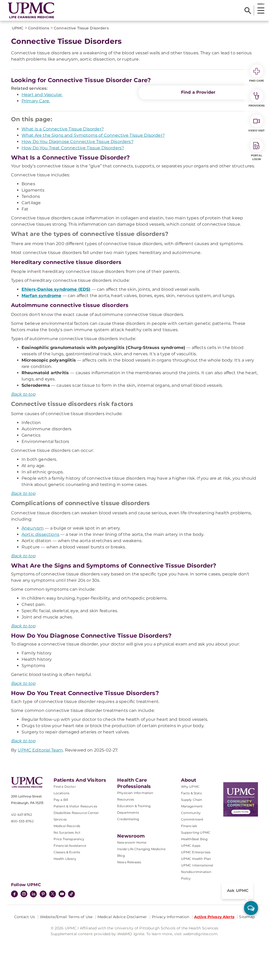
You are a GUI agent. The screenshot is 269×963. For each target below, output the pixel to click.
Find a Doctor (65, 787)
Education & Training (134, 806)
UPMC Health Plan (196, 859)
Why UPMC (190, 787)
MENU (260, 4)
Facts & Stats (191, 793)
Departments (128, 812)
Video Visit (256, 130)
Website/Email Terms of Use (66, 916)
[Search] (248, 10)
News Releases (129, 862)
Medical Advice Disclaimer (122, 916)
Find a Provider (198, 92)
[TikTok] (71, 894)
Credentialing (128, 819)
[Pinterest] (43, 894)
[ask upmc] (251, 908)
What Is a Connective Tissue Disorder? (63, 128)
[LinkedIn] (33, 894)
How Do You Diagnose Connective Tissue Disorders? (77, 141)
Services (60, 819)
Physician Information (135, 793)
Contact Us (24, 916)
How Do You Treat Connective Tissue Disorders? (73, 147)
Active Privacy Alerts (214, 916)
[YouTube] (62, 894)
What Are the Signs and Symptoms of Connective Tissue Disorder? (93, 135)
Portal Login (256, 157)
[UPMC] (31, 10)
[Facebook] (14, 894)
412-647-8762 (21, 815)
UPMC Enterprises (196, 852)
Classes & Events (67, 852)
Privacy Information (170, 916)
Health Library (65, 859)
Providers (257, 105)
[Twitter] (52, 894)
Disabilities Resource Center (76, 813)
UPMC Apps (190, 846)
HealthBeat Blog (194, 839)
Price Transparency (69, 839)
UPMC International (197, 865)
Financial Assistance (70, 846)
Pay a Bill (61, 800)
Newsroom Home (131, 842)
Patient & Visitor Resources (75, 806)
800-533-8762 (22, 821)
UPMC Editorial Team (40, 750)
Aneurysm (33, 528)
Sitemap (247, 916)
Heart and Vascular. (42, 94)
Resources (125, 799)
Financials (189, 826)
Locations (61, 793)
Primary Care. (36, 100)
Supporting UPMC (195, 832)
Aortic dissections (40, 534)
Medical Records (67, 826)
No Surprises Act (67, 832)
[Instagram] (23, 894)
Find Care (256, 80)
